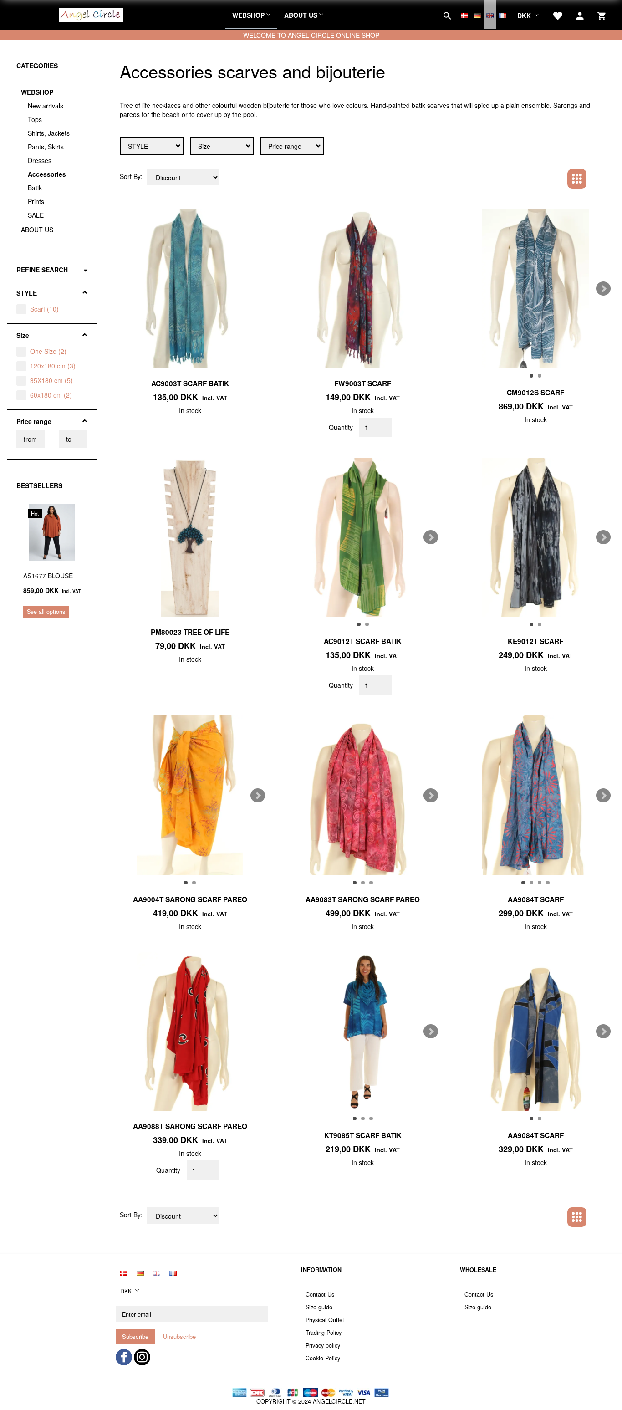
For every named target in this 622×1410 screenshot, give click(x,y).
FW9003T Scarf (362, 383)
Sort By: (131, 176)
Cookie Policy (323, 1358)
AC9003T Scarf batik (190, 383)
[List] (597, 178)
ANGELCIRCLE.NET (339, 1401)
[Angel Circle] (91, 13)
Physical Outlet (325, 1320)
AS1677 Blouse (48, 575)
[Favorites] (557, 14)
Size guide (319, 1307)
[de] (477, 14)
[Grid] (576, 179)
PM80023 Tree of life (190, 632)
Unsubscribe (179, 1336)
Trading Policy (324, 1332)
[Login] (580, 14)
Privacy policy (323, 1345)
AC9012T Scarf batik (363, 641)
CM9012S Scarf (535, 393)
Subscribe (135, 1336)
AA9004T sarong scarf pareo (190, 899)
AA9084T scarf (536, 899)
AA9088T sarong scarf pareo (190, 1126)
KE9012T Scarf (535, 641)
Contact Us (320, 1294)
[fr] (502, 14)
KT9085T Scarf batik (363, 1135)
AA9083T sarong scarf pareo (363, 899)
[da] (464, 14)
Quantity (342, 427)
